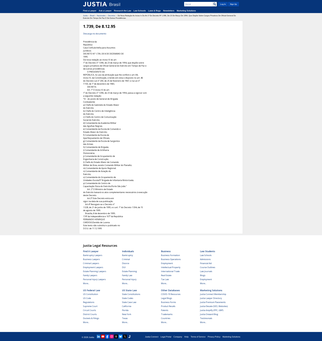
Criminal (126, 259)
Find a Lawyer (89, 11)
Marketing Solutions (186, 11)
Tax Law (165, 279)
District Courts (90, 314)
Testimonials (206, 318)
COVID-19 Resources (170, 294)
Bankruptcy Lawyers (92, 255)
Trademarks (167, 314)
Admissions (205, 259)
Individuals (128, 251)
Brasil (92, 16)
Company (177, 337)
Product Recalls (168, 306)
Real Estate (166, 275)
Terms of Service (198, 337)
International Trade (170, 271)
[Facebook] (107, 336)
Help (186, 337)
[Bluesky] (120, 336)
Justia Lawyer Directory (211, 298)
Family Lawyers (90, 275)
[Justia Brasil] (95, 4)
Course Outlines (207, 267)
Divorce (125, 263)
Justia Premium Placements (213, 302)
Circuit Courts (89, 310)
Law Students (207, 251)
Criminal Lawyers (91, 263)
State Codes (127, 298)
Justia (85, 16)
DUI (124, 267)
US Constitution (90, 294)
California (126, 306)
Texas (125, 318)
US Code (87, 298)
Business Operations (171, 259)
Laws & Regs (154, 11)
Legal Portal (165, 337)
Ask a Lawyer (105, 11)
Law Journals (206, 271)
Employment (167, 263)
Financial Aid (206, 263)
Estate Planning (129, 271)
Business (166, 251)
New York (126, 314)
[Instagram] (112, 336)
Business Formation (170, 255)
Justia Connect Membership (213, 294)
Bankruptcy (127, 255)
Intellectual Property (170, 267)
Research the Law (122, 11)
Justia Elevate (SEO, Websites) (214, 306)
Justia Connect (151, 337)
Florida (125, 310)
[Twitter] (125, 336)
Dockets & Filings (91, 318)
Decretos (111, 16)
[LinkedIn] (98, 336)
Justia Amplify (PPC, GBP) (211, 310)
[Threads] (116, 336)
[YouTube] (103, 336)
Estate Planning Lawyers (94, 271)
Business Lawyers (91, 259)
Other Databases (170, 290)
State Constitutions (131, 294)
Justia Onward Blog (209, 314)
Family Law (127, 275)
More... (86, 283)
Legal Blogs (166, 298)
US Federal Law (91, 290)
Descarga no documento (94, 33)
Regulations (88, 302)
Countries (165, 318)
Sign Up (233, 4)
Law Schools (139, 11)
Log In (223, 4)
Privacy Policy (214, 337)
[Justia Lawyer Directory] (129, 336)
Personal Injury (129, 279)
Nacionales (101, 16)
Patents (164, 310)
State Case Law (129, 302)
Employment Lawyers (93, 267)
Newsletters (168, 11)
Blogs (202, 275)
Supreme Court (90, 306)
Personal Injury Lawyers (94, 279)
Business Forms (168, 302)
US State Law (129, 290)
